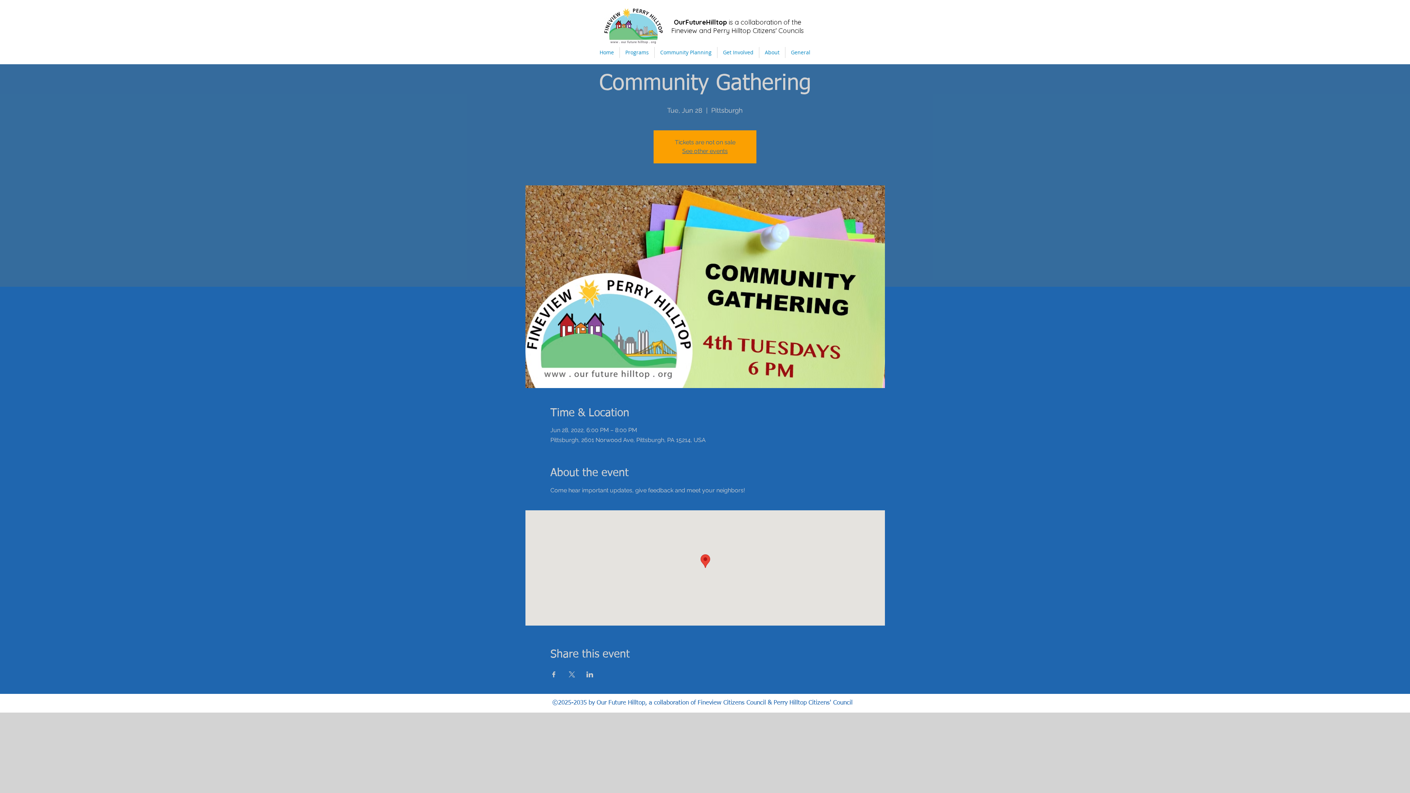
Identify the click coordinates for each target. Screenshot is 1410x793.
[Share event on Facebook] (553, 674)
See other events (705, 151)
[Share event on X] (571, 674)
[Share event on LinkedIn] (589, 674)
